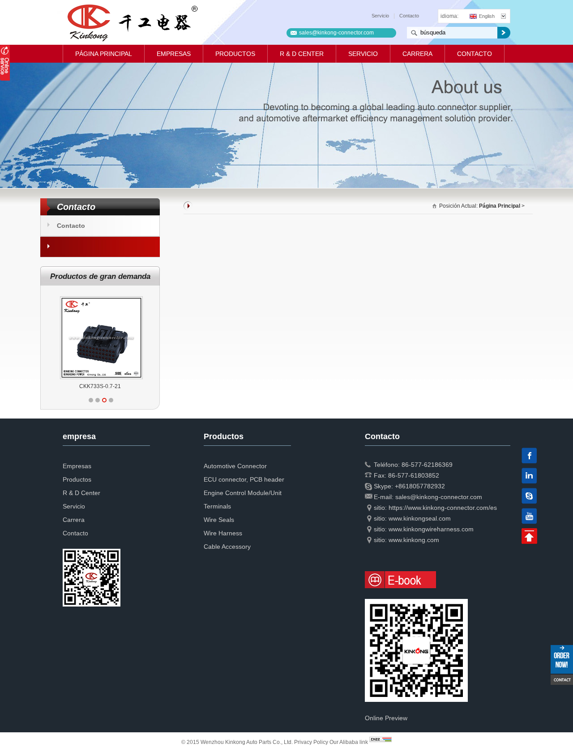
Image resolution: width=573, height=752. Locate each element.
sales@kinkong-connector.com (336, 33)
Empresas (174, 53)
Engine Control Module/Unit (243, 492)
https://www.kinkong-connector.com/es (443, 507)
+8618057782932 (420, 486)
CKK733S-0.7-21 (100, 386)
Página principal (103, 53)
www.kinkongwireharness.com (431, 529)
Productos (235, 53)
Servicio (380, 15)
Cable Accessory (227, 546)
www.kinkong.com (414, 539)
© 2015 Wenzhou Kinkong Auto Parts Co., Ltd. (237, 742)
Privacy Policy (311, 742)
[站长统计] (380, 742)
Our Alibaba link (348, 742)
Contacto (409, 15)
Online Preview (386, 718)
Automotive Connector (235, 466)
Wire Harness (223, 533)
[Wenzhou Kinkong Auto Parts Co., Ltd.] (132, 22)
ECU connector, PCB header (244, 479)
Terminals (217, 506)
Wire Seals (219, 519)
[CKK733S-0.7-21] (101, 296)
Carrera (417, 53)
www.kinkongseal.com (420, 518)
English (487, 16)
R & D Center (302, 53)
